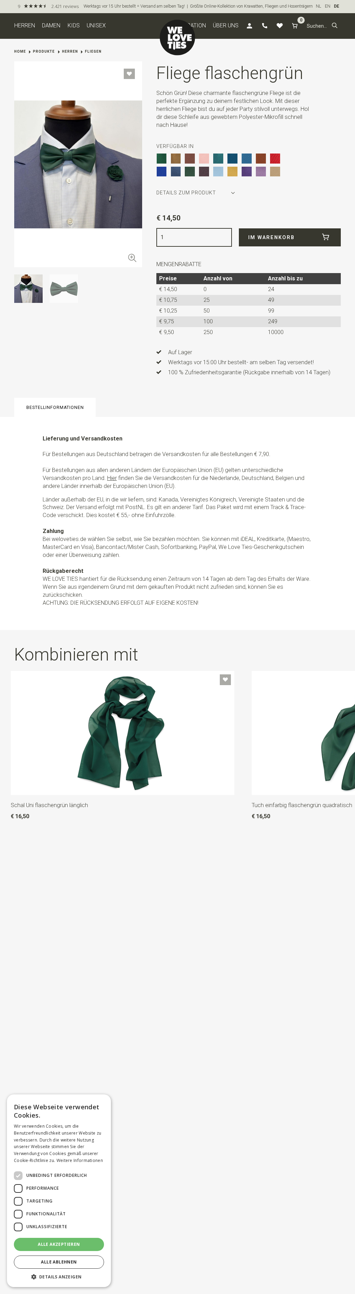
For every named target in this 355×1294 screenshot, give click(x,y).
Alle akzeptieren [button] (59, 1244)
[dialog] (59, 1190)
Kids (74, 25)
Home (20, 51)
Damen (51, 25)
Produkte (44, 51)
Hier (112, 478)
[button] (335, 26)
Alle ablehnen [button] (59, 1262)
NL (318, 6)
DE (336, 6)
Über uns (226, 25)
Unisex (96, 25)
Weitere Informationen (80, 1160)
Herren (24, 25)
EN (327, 6)
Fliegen (93, 51)
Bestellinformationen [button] (55, 407)
